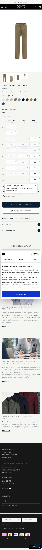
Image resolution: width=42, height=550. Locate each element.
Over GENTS (6, 481)
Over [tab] (34, 259)
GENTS (8, 524)
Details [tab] (21, 259)
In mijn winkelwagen (21, 205)
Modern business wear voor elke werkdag (17, 308)
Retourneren (6, 457)
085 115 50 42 (6, 472)
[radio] (3, 99)
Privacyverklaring (6, 538)
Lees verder (6, 326)
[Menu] (2, 7)
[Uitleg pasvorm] (17, 110)
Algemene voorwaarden (32, 538)
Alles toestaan (21, 294)
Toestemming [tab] (7, 259)
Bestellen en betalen (9, 455)
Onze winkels (7, 477)
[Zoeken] (6, 7)
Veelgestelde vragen (9, 452)
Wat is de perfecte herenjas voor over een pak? (21, 417)
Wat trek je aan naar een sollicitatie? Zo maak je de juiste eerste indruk (19, 362)
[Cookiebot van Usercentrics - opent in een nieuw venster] (31, 254)
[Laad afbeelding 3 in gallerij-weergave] (21, 41)
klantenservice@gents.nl (11, 470)
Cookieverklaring (18, 538)
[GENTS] (21, 7)
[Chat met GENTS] (37, 545)
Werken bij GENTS (8, 483)
